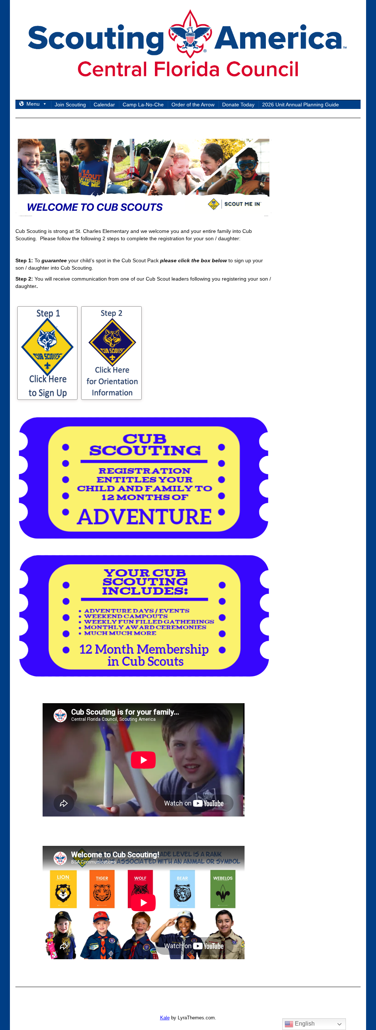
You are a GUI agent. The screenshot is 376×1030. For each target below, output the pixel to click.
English (304, 1023)
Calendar (104, 104)
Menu (33, 104)
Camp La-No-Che (143, 104)
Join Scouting (70, 104)
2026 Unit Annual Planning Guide (300, 104)
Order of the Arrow (192, 104)
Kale (165, 1017)
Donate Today (238, 104)
